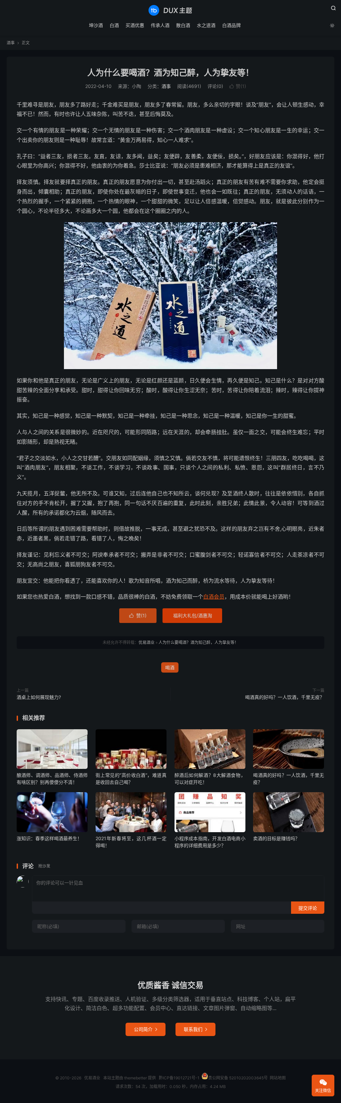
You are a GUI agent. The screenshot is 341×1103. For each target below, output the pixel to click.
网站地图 (278, 1077)
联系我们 (195, 1029)
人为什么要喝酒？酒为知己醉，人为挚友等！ (170, 73)
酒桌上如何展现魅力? (39, 697)
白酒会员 (213, 596)
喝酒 (169, 667)
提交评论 (307, 908)
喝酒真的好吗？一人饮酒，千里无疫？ (284, 697)
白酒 (114, 25)
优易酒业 (170, 10)
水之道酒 (206, 25)
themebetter (135, 1077)
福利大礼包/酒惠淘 (192, 615)
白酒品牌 (231, 25)
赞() (237, 86)
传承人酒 (160, 25)
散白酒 (183, 25)
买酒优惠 (135, 25)
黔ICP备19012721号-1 (179, 1077)
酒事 (11, 42)
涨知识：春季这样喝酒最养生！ (49, 838)
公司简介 (145, 1029)
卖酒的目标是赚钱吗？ (276, 838)
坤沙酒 (96, 25)
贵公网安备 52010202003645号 (238, 1077)
